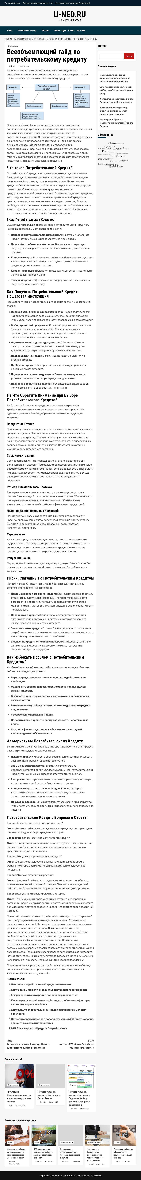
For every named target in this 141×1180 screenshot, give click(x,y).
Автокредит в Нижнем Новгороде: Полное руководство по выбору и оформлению (28, 1044)
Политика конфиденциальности (37, 3)
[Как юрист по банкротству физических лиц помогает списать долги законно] (97, 1135)
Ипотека (81, 30)
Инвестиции (60, 30)
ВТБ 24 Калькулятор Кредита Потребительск (39, 1028)
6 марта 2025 (23, 66)
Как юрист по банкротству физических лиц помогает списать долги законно (114, 110)
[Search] (134, 29)
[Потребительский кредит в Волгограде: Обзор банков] (50, 1076)
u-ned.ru (70, 14)
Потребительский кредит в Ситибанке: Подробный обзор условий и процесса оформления (79, 1098)
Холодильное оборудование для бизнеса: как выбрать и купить (117, 100)
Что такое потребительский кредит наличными (41, 984)
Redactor (12, 66)
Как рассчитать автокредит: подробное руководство (44, 994)
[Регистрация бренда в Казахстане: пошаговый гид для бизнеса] (124, 1135)
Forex (9, 30)
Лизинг (71, 30)
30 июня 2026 (49, 1161)
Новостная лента (67, 1142)
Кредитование (13, 46)
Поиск (102, 45)
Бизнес (45, 30)
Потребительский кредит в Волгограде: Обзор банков (49, 1095)
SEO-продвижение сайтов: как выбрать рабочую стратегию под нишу (117, 90)
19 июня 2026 (76, 1161)
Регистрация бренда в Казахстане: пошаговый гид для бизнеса (116, 122)
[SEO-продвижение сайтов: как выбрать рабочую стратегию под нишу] (44, 1135)
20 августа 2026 (14, 1164)
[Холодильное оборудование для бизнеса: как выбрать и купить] (70, 1135)
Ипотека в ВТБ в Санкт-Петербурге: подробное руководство (76, 1044)
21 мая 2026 (100, 1164)
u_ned (11, 1105)
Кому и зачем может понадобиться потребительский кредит (49, 989)
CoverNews (82, 1175)
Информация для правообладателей (72, 3)
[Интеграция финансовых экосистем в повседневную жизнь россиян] (19, 1076)
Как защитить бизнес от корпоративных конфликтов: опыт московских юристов (115, 78)
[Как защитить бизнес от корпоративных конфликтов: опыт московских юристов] (17, 1135)
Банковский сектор (27, 30)
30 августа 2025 (21, 1105)
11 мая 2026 (126, 1161)
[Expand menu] (14, 30)
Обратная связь (12, 3)
